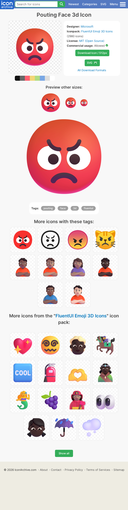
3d (74, 208)
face (63, 208)
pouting (48, 208)
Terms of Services (98, 469)
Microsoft (87, 26)
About (44, 469)
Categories (89, 4)
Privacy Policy (74, 469)
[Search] (61, 4)
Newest (73, 4)
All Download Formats (92, 70)
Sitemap (119, 469)
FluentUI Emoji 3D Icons (97, 31)
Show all (64, 453)
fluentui (88, 208)
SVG (103, 4)
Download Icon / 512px (92, 53)
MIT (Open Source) (91, 41)
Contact (56, 469)
